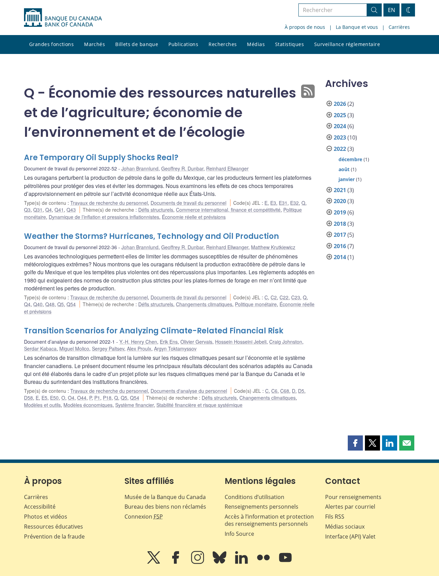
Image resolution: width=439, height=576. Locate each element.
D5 (301, 390)
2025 (340, 115)
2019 (340, 212)
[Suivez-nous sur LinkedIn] (242, 562)
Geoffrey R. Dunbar (182, 168)
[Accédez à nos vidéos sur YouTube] (285, 562)
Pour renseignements (353, 497)
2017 (340, 235)
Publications (183, 44)
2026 (340, 104)
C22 (284, 297)
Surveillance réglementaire (347, 44)
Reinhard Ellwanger (227, 168)
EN (391, 10)
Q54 (71, 304)
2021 (340, 190)
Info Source (239, 534)
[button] (355, 443)
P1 (97, 397)
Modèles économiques (87, 404)
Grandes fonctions (51, 44)
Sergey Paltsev (108, 348)
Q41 (59, 209)
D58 (28, 397)
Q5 (60, 304)
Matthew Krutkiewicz (273, 247)
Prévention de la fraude (54, 536)
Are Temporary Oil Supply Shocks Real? (101, 157)
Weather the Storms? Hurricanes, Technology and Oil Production (151, 236)
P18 (107, 397)
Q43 (71, 209)
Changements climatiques (204, 304)
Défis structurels (155, 209)
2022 (340, 149)
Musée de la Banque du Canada (165, 497)
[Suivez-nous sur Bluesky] (220, 562)
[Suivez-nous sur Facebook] (176, 562)
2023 (340, 137)
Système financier (134, 404)
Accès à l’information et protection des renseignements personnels (269, 520)
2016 (340, 246)
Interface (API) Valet (350, 536)
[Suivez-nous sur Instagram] (198, 562)
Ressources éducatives (53, 526)
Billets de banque (136, 44)
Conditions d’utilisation (254, 497)
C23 (295, 297)
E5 (44, 397)
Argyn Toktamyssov (175, 348)
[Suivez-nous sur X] (154, 562)
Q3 (27, 209)
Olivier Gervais (196, 341)
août (344, 169)
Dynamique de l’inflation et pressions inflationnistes (104, 216)
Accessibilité (40, 506)
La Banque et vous (357, 27)
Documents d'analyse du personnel (189, 390)
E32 (294, 202)
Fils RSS (334, 516)
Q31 (38, 209)
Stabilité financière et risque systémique (199, 404)
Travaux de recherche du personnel (109, 202)
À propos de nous (305, 27)
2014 (340, 257)
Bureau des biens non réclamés (165, 506)
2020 (340, 201)
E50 (54, 397)
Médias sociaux (345, 526)
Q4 (48, 209)
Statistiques (289, 44)
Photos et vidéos (45, 516)
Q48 (50, 304)
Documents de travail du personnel (188, 202)
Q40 (38, 304)
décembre (350, 159)
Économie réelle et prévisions (194, 216)
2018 (340, 224)
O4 (71, 397)
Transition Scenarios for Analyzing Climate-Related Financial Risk (153, 330)
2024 (340, 126)
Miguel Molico (74, 348)
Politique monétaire (256, 304)
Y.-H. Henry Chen (138, 341)
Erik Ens (169, 341)
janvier (347, 179)
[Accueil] (63, 17)
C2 (274, 297)
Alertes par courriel (350, 506)
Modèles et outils (42, 404)
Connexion (143, 516)
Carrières (399, 27)
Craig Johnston (285, 341)
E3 (273, 202)
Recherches (223, 44)
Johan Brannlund (139, 168)
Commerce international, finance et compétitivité (228, 209)
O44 (81, 397)
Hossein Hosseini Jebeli (240, 341)
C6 (274, 390)
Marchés (94, 44)
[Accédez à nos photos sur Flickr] (264, 562)
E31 (283, 202)
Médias (256, 44)
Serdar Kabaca (40, 348)
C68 (284, 390)
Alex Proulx (139, 348)
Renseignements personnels (261, 506)
